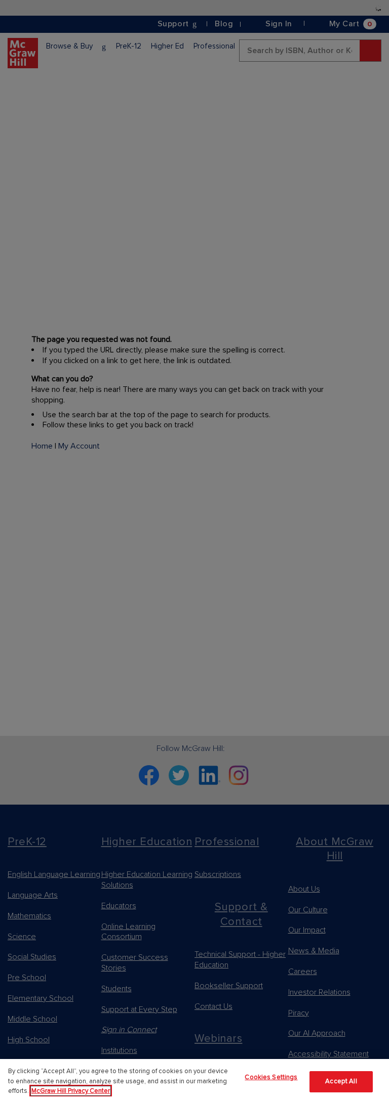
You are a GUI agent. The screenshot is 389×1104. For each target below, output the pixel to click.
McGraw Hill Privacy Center (70, 1091)
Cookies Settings (271, 1077)
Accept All (341, 1081)
